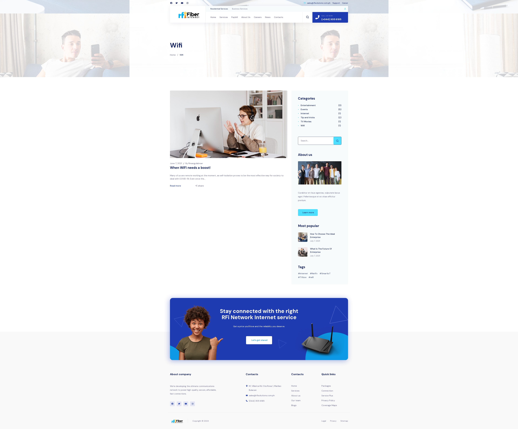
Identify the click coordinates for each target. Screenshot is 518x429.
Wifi (303, 125)
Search (337, 141)
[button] (308, 212)
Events (304, 109)
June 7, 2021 (176, 163)
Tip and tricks (308, 117)
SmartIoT (325, 273)
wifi (312, 277)
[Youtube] (182, 3)
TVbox (303, 277)
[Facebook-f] (171, 3)
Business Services (240, 9)
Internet (305, 113)
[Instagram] (187, 3)
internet (304, 273)
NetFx (314, 273)
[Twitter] (177, 3)
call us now (327, 16)
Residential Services (219, 9)
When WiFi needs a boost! (190, 168)
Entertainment (308, 105)
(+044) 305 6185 (331, 19)
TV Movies (306, 121)
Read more (175, 185)
